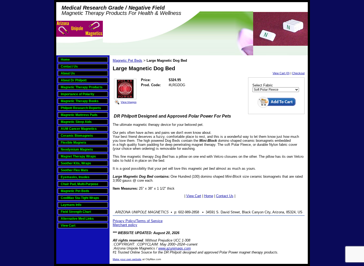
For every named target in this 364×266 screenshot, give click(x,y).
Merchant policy (125, 225)
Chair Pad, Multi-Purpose (79, 184)
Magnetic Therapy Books (80, 101)
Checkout (298, 73)
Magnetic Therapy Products (82, 87)
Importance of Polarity (77, 94)
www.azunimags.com (174, 248)
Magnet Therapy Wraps (78, 156)
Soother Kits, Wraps (76, 163)
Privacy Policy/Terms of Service (138, 221)
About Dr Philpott (74, 80)
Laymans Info (71, 205)
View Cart (68, 225)
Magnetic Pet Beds (75, 191)
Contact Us (69, 66)
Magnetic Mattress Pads (79, 115)
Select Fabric (262, 85)
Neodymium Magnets (77, 149)
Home (65, 59)
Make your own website (127, 259)
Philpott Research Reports (81, 108)
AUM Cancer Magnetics (79, 129)
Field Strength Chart (76, 212)
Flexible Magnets (73, 142)
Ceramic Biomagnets (77, 136)
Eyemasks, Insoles (75, 177)
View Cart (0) (281, 73)
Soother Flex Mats (74, 170)
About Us (68, 73)
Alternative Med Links (77, 219)
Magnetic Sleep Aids (76, 122)
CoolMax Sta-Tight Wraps (80, 198)
